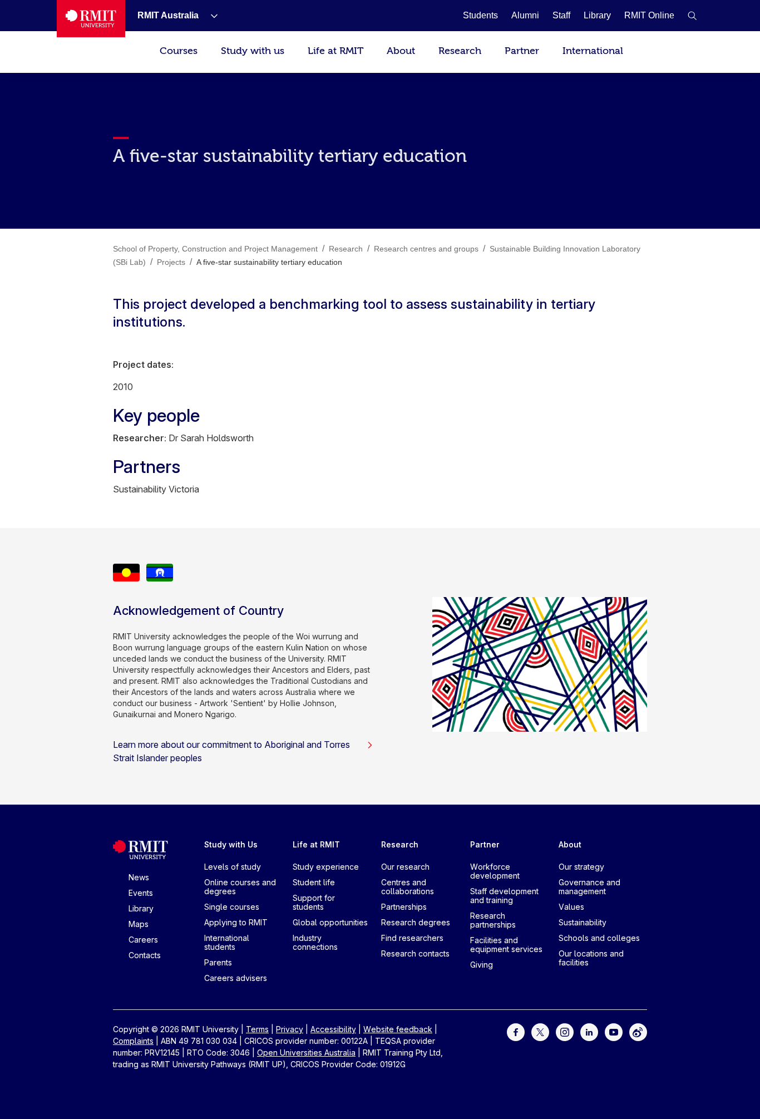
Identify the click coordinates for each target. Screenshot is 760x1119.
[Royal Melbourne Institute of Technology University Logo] (91, 18)
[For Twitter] (540, 1031)
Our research (405, 866)
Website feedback (397, 1029)
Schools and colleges (599, 938)
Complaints (133, 1041)
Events (141, 893)
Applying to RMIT (236, 922)
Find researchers (412, 938)
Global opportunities (330, 922)
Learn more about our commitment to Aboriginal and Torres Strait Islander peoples (231, 751)
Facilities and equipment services (506, 944)
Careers (143, 939)
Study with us (252, 51)
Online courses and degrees (240, 887)
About (401, 51)
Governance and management (589, 887)
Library (141, 908)
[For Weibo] (638, 1031)
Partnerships (404, 906)
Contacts (145, 955)
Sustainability (582, 922)
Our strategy (581, 866)
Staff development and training (504, 895)
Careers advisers (235, 978)
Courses (179, 51)
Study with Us (231, 844)
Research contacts (415, 953)
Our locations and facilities (591, 958)
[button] (692, 15)
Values (571, 906)
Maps (139, 924)
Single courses (231, 906)
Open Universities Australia (306, 1052)
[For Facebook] (516, 1031)
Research (459, 51)
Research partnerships (493, 920)
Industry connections (315, 942)
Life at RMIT (335, 51)
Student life (314, 882)
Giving (481, 964)
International (592, 51)
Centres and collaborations (407, 887)
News (139, 877)
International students (226, 942)
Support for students (314, 902)
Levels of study (232, 866)
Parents (218, 962)
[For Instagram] (565, 1031)
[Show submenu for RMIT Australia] (210, 15)
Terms (257, 1029)
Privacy (289, 1029)
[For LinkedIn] (589, 1031)
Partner (522, 51)
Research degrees (415, 922)
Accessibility (333, 1029)
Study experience (326, 866)
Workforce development (495, 871)
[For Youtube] (614, 1031)
